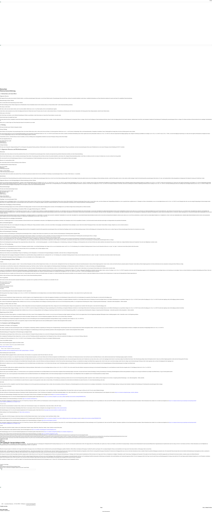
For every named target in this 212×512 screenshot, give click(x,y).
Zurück (1, 465)
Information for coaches (86, 436)
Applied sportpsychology (52, 436)
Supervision (109, 436)
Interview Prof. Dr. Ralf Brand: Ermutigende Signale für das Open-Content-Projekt (14, 467)
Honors (52, 434)
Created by (4, 464)
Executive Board (24, 434)
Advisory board (124, 436)
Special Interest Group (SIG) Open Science (30, 437)
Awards (65, 437)
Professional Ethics (32, 434)
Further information (19, 437)
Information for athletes (78, 436)
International (62, 437)
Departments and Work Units (49, 437)
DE (210, 0)
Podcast (88, 437)
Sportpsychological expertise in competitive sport (65, 436)
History (28, 434)
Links (121, 436)
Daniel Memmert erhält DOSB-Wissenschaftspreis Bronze (10, 466)
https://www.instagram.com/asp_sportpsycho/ (10, 348)
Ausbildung (99, 436)
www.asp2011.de (34, 444)
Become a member (48, 434)
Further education (104, 436)
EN (211, 0)
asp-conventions (18, 434)
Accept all (2, 510)
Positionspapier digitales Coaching (42, 436)
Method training (57, 437)
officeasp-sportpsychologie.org (7, 503)
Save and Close (6, 510)
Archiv (1, 468)
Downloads (86, 434)
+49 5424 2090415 (17, 503)
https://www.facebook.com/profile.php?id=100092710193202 (12, 344)
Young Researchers (84, 437)
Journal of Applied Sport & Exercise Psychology (75, 434)
